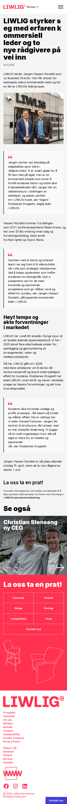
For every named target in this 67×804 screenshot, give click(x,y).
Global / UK (10, 747)
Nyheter (8, 723)
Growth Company (13, 737)
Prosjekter (9, 712)
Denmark (8, 751)
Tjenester (9, 716)
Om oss (7, 719)
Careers (8, 730)
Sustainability (11, 734)
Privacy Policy (11, 741)
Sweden (8, 762)
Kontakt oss (56, 800)
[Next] (60, 567)
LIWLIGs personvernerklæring (22, 497)
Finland (7, 755)
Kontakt (7, 727)
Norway (31, 6)
